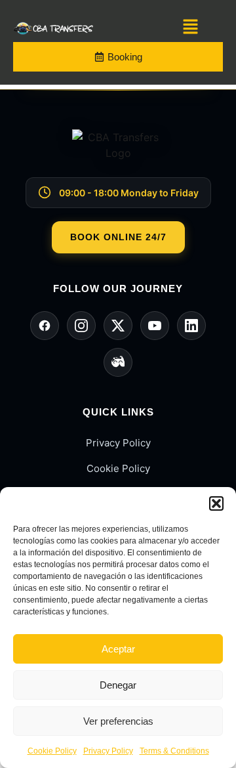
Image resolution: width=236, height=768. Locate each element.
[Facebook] (44, 325)
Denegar (118, 685)
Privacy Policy (108, 751)
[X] (118, 325)
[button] (216, 503)
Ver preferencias (118, 721)
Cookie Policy (52, 751)
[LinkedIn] (191, 325)
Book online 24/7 (118, 237)
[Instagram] (81, 325)
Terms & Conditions (174, 751)
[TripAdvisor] (118, 362)
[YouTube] (154, 325)
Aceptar (118, 648)
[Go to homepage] (118, 153)
